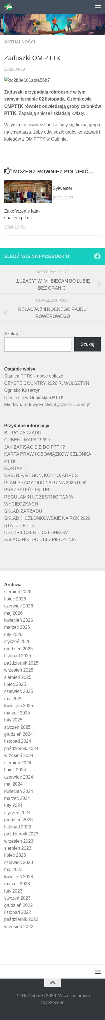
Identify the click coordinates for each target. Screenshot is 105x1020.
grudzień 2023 (18, 819)
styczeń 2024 (17, 812)
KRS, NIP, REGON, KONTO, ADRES (41, 475)
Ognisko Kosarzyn (22, 390)
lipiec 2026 (15, 599)
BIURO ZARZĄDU (22, 432)
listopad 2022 (17, 912)
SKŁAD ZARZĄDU (23, 511)
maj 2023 (13, 869)
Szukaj (11, 333)
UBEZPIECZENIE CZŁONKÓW (36, 532)
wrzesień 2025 (18, 670)
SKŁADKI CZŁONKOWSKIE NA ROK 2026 (47, 518)
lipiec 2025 (15, 684)
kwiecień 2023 (18, 876)
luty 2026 (13, 634)
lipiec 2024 (15, 769)
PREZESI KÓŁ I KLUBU (28, 489)
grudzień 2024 (18, 734)
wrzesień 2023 (18, 841)
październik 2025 (21, 663)
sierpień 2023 (17, 848)
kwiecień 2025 (18, 705)
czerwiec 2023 (18, 862)
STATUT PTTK (19, 525)
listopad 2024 (17, 741)
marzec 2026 (17, 627)
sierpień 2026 (17, 591)
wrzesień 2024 (18, 755)
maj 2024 (13, 784)
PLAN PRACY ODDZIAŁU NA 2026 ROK (45, 482)
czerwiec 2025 (18, 691)
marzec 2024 (17, 798)
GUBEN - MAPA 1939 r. (27, 439)
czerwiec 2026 (18, 606)
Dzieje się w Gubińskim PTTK (34, 397)
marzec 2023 (17, 883)
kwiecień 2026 (18, 620)
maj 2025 (13, 698)
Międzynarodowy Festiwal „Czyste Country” (47, 404)
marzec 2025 (17, 713)
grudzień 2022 (18, 905)
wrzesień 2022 (18, 926)
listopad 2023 (17, 827)
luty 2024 (13, 805)
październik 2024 (21, 748)
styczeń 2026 (17, 641)
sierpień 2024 (17, 762)
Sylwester (62, 188)
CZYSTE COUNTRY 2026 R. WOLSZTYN (46, 383)
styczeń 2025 (17, 727)
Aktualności (19, 42)
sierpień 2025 (17, 677)
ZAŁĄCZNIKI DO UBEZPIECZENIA (40, 539)
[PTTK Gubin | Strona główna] (10, 7)
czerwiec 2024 (18, 777)
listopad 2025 (17, 655)
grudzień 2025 (18, 648)
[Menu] (98, 7)
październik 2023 (21, 834)
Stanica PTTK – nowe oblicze (33, 376)
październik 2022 (21, 919)
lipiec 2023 (15, 855)
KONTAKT (14, 468)
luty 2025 (13, 720)
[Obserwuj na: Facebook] (97, 256)
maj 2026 (13, 613)
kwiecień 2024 (18, 791)
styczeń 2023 (17, 898)
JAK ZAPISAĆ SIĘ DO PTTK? (34, 447)
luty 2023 (13, 891)
